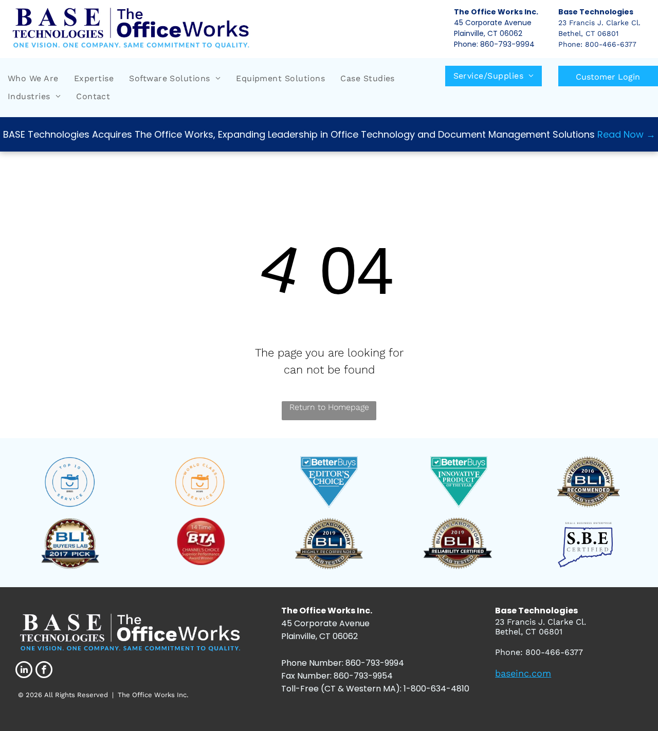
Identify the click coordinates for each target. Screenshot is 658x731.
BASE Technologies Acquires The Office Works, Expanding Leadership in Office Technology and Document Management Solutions (299, 134)
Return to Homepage (329, 407)
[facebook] (43, 671)
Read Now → (626, 134)
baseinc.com (523, 673)
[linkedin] (23, 671)
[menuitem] (33, 78)
